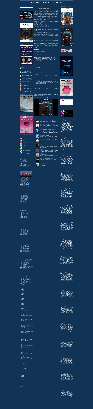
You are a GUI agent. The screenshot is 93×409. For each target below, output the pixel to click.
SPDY (68, 377)
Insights (69, 362)
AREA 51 (23, 148)
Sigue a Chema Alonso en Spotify (26, 78)
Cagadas (69, 297)
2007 (21, 375)
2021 (21, 294)
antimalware (68, 164)
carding (64, 274)
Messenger (62, 231)
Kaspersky (65, 313)
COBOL (71, 308)
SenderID (69, 259)
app (64, 225)
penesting (71, 397)
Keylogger (63, 331)
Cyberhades (21, 386)
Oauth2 (66, 224)
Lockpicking (67, 331)
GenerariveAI (66, 357)
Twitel (72, 207)
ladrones (68, 295)
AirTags (70, 324)
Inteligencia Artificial (66, 123)
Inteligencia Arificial (63, 330)
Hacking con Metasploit (26, 231)
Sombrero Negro (25, 201)
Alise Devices (64, 325)
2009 (21, 372)
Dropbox (66, 258)
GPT (72, 159)
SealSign (68, 242)
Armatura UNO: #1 (25, 219)
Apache (66, 157)
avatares (65, 256)
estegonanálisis (63, 305)
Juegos (67, 155)
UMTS (67, 273)
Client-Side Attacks (25, 234)
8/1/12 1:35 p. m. (39, 84)
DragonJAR (24, 139)
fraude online (68, 170)
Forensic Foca (64, 245)
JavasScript (71, 364)
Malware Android (25, 245)
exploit (68, 154)
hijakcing (67, 394)
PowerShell (65, 146)
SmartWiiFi (64, 380)
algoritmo (63, 239)
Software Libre (63, 164)
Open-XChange (65, 373)
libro (71, 158)
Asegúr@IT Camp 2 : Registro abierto (26, 339)
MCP (69, 313)
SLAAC (65, 272)
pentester (71, 195)
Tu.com (62, 209)
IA (67, 122)
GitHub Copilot (71, 245)
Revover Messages (68, 376)
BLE (71, 226)
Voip (70, 198)
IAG (62, 290)
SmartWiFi (69, 207)
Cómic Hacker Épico (26, 249)
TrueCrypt (66, 293)
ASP (61, 277)
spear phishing (65, 226)
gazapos (65, 393)
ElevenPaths (67, 127)
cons (62, 163)
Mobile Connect (66, 241)
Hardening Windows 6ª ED (26, 274)
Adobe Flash (62, 264)
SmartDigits (70, 379)
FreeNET (68, 327)
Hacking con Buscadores (26, 276)
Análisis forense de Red (41, 23)
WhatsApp (65, 139)
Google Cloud (67, 223)
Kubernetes (24, 200)
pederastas (64, 344)
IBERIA (70, 361)
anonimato (68, 187)
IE (60, 313)
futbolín (63, 393)
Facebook (65, 138)
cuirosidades (67, 388)
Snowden (69, 380)
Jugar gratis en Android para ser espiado (27, 338)
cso (63, 275)
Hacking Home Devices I (26, 187)
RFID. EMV (69, 375)
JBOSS (62, 313)
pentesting (63, 122)
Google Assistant (63, 328)
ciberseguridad (64, 124)
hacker (62, 208)
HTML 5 (72, 289)
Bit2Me (64, 188)
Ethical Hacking (25, 168)
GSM (72, 205)
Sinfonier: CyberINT (25, 244)
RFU (71, 375)
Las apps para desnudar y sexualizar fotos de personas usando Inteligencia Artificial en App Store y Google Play (49, 120)
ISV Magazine (68, 329)
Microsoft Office (70, 214)
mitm (61, 144)
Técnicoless (63, 178)
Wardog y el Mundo (25, 262)
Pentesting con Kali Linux (26, 258)
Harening (71, 360)
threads (71, 345)
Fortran (71, 356)
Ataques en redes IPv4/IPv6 (27, 270)
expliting (65, 391)
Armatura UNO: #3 (25, 217)
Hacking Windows (25, 233)
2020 (21, 295)
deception (70, 294)
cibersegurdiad (71, 340)
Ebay (61, 327)
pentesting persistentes (69, 344)
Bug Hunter (24, 177)
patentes (66, 263)
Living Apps (65, 161)
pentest (63, 130)
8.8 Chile (23, 140)
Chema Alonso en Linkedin (25, 85)
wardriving (65, 276)
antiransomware (66, 232)
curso (61, 195)
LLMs (66, 135)
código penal (64, 341)
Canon (63, 326)
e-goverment (64, 195)
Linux (71, 131)
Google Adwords (70, 358)
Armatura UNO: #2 (25, 218)
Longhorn (70, 331)
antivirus (67, 215)
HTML (65, 204)
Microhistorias (25, 264)
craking (61, 388)
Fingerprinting (70, 132)
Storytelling (24, 194)
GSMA (67, 245)
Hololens (61, 361)
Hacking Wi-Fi (25, 209)
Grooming (62, 279)
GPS (64, 165)
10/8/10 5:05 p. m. (39, 72)
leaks (61, 244)
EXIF (72, 326)
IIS (65, 165)
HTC (63, 360)
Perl (71, 291)
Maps (68, 290)
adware (62, 191)
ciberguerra (62, 173)
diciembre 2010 (24, 309)
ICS (72, 258)
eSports (68, 322)
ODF (69, 193)
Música (64, 144)
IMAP (62, 329)
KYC (71, 330)
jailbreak (71, 165)
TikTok (72, 221)
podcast (66, 160)
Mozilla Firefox (66, 206)
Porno (68, 271)
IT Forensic (24, 145)
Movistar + (68, 162)
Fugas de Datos (70, 191)
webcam (68, 203)
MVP (65, 237)
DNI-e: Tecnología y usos (26, 278)
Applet (65, 297)
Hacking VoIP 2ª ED (26, 263)
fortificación (65, 163)
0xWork (67, 346)
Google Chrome (63, 162)
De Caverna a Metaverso (26, 196)
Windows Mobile (68, 255)
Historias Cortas (25, 191)
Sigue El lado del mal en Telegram (26, 72)
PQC (69, 231)
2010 (21, 308)
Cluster (24, 247)
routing (61, 307)
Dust (63, 203)
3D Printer (69, 226)
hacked (66, 173)
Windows (62, 132)
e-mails (68, 212)
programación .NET (65, 205)
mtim (64, 397)
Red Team (24, 229)
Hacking (62, 120)
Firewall (71, 189)
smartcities (69, 263)
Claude (72, 181)
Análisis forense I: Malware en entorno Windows (44, 18)
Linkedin (62, 206)
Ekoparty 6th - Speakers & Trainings (26, 315)
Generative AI (63, 155)
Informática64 (70, 210)
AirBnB (62, 308)
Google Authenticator (65, 227)
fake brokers (67, 342)
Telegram (64, 176)
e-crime (71, 169)
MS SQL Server (67, 194)
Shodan (68, 165)
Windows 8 (64, 170)
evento (69, 225)
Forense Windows (25, 282)
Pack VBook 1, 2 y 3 (23, 167)
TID (71, 190)
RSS (65, 203)
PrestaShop (67, 292)
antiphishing (62, 225)
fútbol (61, 263)
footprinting (62, 194)
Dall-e (70, 326)
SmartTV (67, 171)
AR (64, 347)
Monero (71, 290)
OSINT (24, 212)
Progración (62, 375)
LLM (65, 130)
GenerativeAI (68, 141)
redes (64, 141)
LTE (67, 313)
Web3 (71, 142)
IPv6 (69, 155)
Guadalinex (71, 359)
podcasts (61, 159)
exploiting (68, 158)
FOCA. (63, 356)
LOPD (66, 197)
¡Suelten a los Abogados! (24, 344)
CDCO (62, 278)
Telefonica (61, 273)
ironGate (66, 396)
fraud (70, 342)
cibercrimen (62, 147)
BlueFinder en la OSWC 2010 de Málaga (27, 331)
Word (71, 339)
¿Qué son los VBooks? (23, 164)
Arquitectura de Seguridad (26, 186)
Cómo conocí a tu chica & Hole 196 (26, 357)
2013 (21, 304)
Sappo (67, 272)
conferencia (62, 172)
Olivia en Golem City (26, 184)
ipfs (72, 343)
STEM (63, 378)
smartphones (64, 307)
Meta (67, 237)
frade (62, 392)
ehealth (71, 243)
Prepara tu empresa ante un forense (43, 32)
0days (72, 263)
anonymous (62, 262)
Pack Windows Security (23, 161)
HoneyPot (65, 279)
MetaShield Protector (64, 190)
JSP (63, 290)
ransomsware (69, 306)
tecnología (65, 230)
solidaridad (68, 345)
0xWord (21, 380)
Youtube (62, 153)
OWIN (65, 372)
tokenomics (62, 157)
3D (65, 240)
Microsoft (61, 140)
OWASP (62, 242)
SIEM (63, 377)
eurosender (66, 390)
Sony (64, 293)
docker (71, 178)
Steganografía (71, 272)
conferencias (68, 125)
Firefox (65, 159)
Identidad (68, 131)
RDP (65, 228)
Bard (64, 207)
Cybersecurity (63, 210)
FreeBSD (63, 357)
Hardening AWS (25, 193)
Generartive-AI (69, 357)
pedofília (68, 397)
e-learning (65, 322)
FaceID (71, 278)
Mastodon (66, 254)
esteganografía (63, 189)
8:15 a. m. (46, 50)
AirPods (64, 277)
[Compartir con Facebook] (37, 49)
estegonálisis (62, 390)
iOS (65, 137)
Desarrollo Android (25, 261)
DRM (68, 326)
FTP (60, 245)
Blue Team (62, 220)
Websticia (70, 238)
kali (61, 170)
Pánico (22, 352)
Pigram (61, 292)
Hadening (68, 360)
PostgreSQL (64, 292)
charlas (66, 128)
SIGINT (66, 377)
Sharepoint (64, 247)
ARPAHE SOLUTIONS (25, 153)
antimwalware (61, 340)
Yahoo (71, 209)
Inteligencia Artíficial (67, 363)
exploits (62, 179)
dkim (61, 222)
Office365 (62, 221)
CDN (69, 308)
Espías (64, 311)
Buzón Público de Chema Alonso (26, 71)
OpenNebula (71, 373)
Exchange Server (65, 208)
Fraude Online (24, 275)
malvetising (70, 396)
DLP (63, 258)
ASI (68, 347)
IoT (61, 160)
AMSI (68, 324)
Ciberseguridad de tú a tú (26, 197)
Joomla (62, 214)
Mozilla (71, 281)
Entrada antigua (56, 88)
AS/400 (66, 347)
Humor (71, 127)
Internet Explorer (67, 147)
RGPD (61, 376)
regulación (62, 276)
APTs (67, 296)
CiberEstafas (24, 202)
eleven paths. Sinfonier (64, 389)
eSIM (61, 342)
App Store (69, 248)
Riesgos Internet (25, 227)
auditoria (65, 340)
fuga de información (70, 196)
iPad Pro (65, 395)
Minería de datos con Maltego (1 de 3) (26, 316)
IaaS (71, 329)
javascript (66, 172)
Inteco (71, 362)
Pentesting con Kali (26, 165)
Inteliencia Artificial (63, 363)
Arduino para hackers (26, 166)
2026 (21, 288)
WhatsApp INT (25, 195)
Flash (65, 327)
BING (71, 155)
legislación (63, 197)
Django (61, 311)
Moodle (68, 281)
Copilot (66, 278)
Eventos (66, 120)
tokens (69, 153)
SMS (71, 162)
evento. (69, 390)
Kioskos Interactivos (69, 279)
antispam (64, 212)
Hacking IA (24, 178)
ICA (72, 265)
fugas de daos (70, 392)
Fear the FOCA (23, 156)
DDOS (69, 240)
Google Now (65, 359)
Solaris (72, 380)
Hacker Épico (25, 265)
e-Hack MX (24, 147)
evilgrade (71, 322)
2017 (21, 299)
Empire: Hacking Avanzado (26, 220)
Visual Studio (62, 243)
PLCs (65, 259)
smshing (68, 307)
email (72, 262)
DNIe (61, 227)
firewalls (66, 295)
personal (62, 137)
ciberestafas (67, 178)
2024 (21, 290)
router (72, 306)
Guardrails (69, 289)
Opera (72, 237)
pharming (62, 345)
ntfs (66, 397)
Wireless (61, 169)
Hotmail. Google (65, 361)
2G (70, 276)
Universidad (62, 135)
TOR (69, 188)
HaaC (70, 258)
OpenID (68, 373)
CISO (61, 223)
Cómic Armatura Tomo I (26, 228)
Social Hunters (25, 199)
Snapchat (62, 293)
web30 (69, 276)
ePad (72, 388)
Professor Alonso (23, 157)
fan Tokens (68, 181)
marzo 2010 (23, 368)
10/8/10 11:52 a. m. (39, 60)
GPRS (71, 164)
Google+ (62, 289)
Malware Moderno (25, 203)
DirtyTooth (66, 220)
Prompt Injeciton (66, 375)
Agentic (72, 187)
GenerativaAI (62, 358)
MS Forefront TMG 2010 (26, 280)
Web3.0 (72, 293)
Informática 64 (70, 213)
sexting (63, 230)
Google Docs (62, 359)
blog (71, 156)
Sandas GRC (71, 292)
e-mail (71, 137)
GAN (70, 230)
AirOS (71, 347)
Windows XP (70, 172)
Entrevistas (65, 136)
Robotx (72, 376)
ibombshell (62, 257)
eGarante (63, 295)
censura (66, 274)
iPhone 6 (62, 323)
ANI (63, 347)
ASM (68, 257)
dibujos (72, 188)
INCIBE (64, 329)
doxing (63, 222)
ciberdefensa (70, 274)
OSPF (61, 372)
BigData (69, 146)
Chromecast (66, 326)
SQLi (67, 204)
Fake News (62, 182)
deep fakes (66, 239)
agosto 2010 (23, 314)
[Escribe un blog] (35, 49)
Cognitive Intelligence (69, 144)
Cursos (44, 51)
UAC (62, 181)
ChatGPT (67, 137)
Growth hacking (65, 289)
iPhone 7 (68, 343)
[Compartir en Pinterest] (38, 49)
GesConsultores (66, 358)
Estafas (71, 139)
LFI (64, 254)
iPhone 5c (65, 343)
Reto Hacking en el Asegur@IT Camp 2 (26, 319)
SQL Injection (63, 142)
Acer (69, 347)
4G (67, 257)
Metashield (65, 214)
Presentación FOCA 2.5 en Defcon (26, 360)
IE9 (64, 237)
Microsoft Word (65, 281)
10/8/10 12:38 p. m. (39, 67)
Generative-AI (70, 138)
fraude (72, 146)
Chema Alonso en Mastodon (25, 81)
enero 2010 (23, 371)
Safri (70, 378)
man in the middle (65, 323)
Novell (66, 271)
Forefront (62, 241)
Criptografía (63, 143)
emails (68, 389)
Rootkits (70, 254)
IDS (61, 254)
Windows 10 (70, 161)
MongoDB (62, 291)
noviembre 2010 (24, 310)
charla (71, 193)
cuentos (67, 225)
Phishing (62, 149)
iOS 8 (72, 394)
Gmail (70, 159)
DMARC (65, 288)
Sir (72, 378)
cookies (70, 262)
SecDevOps (63, 238)
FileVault (66, 356)
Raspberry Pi (24, 211)
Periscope (71, 374)
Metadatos (69, 135)
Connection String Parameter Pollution (68, 244)
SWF (67, 378)
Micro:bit (70, 314)
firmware (69, 391)
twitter (72, 141)
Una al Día (24, 277)
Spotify (71, 211)
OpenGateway (66, 221)
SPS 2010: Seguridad (26, 279)
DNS (67, 159)
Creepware (71, 309)
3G (71, 212)
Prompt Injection (64, 177)
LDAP (65, 182)
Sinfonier (70, 204)
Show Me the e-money (26, 213)
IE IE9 (70, 154)
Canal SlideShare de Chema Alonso (26, 88)
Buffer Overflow (67, 264)
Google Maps (64, 265)
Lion (61, 259)
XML (62, 294)
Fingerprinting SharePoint (24, 332)
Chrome (71, 176)
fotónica (66, 305)
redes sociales (70, 163)
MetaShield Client (68, 280)
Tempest (71, 242)
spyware (64, 248)
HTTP (62, 176)
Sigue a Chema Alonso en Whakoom (27, 75)
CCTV (67, 308)
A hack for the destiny (26, 235)
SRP (69, 377)
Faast (61, 175)
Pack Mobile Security (23, 160)
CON (71, 153)
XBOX (62, 212)
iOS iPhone (62, 395)
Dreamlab (24, 142)
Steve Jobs (66, 238)
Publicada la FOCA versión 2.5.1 (26, 325)
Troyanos (69, 177)
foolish (72, 225)
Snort (67, 380)
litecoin (70, 295)
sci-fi (61, 226)
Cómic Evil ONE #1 (25, 225)
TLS (65, 260)
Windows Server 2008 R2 (67, 339)
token (68, 182)
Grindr (68, 359)
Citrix (72, 174)
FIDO (61, 356)
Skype (67, 228)
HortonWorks (70, 328)
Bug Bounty (24, 208)
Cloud (64, 171)
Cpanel (68, 309)
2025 (21, 289)
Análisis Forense (25, 232)
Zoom (68, 294)
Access (70, 296)
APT (70, 182)
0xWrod (70, 346)
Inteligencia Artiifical (68, 330)
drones (66, 222)
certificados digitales (67, 229)
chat (61, 205)
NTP (72, 314)
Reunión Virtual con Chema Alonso (26, 70)
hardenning (62, 394)
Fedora (72, 311)
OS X (69, 237)
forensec (72, 391)
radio (71, 179)
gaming (68, 176)
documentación (63, 199)
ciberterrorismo (68, 247)
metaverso (68, 179)
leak (62, 171)
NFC (71, 220)
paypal (72, 275)
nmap (63, 263)
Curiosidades (69, 121)
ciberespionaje (64, 158)
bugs (71, 149)
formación (62, 127)
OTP (63, 228)
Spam (69, 142)
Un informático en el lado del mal (46, 2)
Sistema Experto (63, 379)
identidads (63, 396)
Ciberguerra (24, 185)
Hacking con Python (26, 250)
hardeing (70, 393)
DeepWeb (71, 240)
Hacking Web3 (25, 192)
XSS (66, 153)
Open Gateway (63, 211)
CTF (64, 278)
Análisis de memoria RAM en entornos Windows (44, 38)
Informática (66, 362)
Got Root (24, 242)
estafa (70, 389)
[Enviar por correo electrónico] (34, 49)
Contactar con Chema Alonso (26, 68)
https (65, 179)
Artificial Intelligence (68, 129)
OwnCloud (65, 374)
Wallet (69, 273)
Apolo (67, 325)
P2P (66, 207)
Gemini (69, 160)
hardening (63, 129)
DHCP (62, 310)
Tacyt (66, 180)
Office (63, 180)
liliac (62, 344)
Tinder (64, 273)
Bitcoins (68, 156)
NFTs (69, 192)
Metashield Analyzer (65, 314)
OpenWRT (62, 374)
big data (67, 143)
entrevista (70, 239)
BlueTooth (71, 175)
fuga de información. (65, 392)
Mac (68, 197)
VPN (68, 198)
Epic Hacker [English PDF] (26, 253)
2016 (21, 300)
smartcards (64, 324)
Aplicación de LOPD (25, 281)
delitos (69, 275)
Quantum (65, 174)
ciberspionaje (66, 262)
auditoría (61, 141)
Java (61, 180)
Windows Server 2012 (26, 267)
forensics (61, 207)
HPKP (66, 328)
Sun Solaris (62, 229)
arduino (70, 215)
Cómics (62, 138)
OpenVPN (67, 291)
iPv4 (71, 170)
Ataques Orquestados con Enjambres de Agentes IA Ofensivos (48, 158)
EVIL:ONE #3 (25, 210)
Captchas (62, 213)
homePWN (61, 343)
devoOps (71, 341)
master (65, 257)
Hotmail (67, 210)
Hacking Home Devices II (26, 183)
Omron (69, 372)
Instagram (62, 192)
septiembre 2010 (24, 313)
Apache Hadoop (67, 277)
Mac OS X (65, 169)
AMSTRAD (71, 222)
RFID (63, 246)
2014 (21, 303)
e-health (69, 243)
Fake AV (69, 311)
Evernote (63, 327)
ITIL (63, 362)
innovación (63, 145)
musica (69, 323)
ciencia (61, 275)
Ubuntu (69, 169)
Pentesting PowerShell (26, 248)
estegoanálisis (62, 240)
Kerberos (66, 290)
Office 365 (68, 224)
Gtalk (63, 312)
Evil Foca (66, 188)
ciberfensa (68, 340)
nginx (61, 306)
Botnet (65, 196)
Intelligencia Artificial (65, 364)
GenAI (65, 131)
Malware (69, 128)
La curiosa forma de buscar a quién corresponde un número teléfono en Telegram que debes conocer (48, 135)
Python (72, 140)
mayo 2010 (23, 366)
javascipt (71, 305)
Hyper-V (68, 312)
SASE (62, 377)
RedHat (71, 246)
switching (65, 296)
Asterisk (69, 325)
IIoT (72, 361)
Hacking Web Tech (25, 243)
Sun (71, 224)
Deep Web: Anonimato (26, 246)
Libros (67, 126)
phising (61, 324)
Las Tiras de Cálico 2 (26, 198)
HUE (68, 328)
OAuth (67, 231)
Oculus (67, 372)
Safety (69, 378)
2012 (21, 305)
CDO (70, 197)
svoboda (37, 69)
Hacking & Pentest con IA (26, 182)
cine (63, 191)
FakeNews (67, 189)
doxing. (70, 388)
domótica (70, 256)
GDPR (69, 220)
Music (63, 259)
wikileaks (71, 203)
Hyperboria (71, 312)
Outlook (65, 242)
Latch (67, 130)
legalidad (66, 191)
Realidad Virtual (67, 246)
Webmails (70, 206)
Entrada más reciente (37, 88)
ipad (64, 153)
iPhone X (70, 343)
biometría (65, 181)
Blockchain (67, 145)
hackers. (68, 393)
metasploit (70, 143)
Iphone (62, 131)
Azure (61, 188)
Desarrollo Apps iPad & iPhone (27, 269)
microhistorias (70, 173)
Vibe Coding (68, 260)
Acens (72, 296)
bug (66, 142)
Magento (64, 280)
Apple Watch (62, 297)
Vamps (69, 293)
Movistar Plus (66, 192)
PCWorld (61, 174)
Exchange (66, 311)
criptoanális (64, 388)
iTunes (68, 395)
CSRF (68, 230)
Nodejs (64, 291)
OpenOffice (63, 215)
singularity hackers (65, 193)
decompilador (67, 341)
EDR (68, 278)
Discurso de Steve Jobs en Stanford (26, 353)
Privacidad (69, 124)
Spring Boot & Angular (26, 226)
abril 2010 (23, 367)
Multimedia (70, 241)
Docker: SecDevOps (26, 230)
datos (72, 192)
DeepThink (70, 310)
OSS (63, 372)
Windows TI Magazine (67, 209)
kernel (71, 229)
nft (61, 193)
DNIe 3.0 (68, 288)
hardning (65, 394)
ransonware (65, 345)
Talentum (68, 180)
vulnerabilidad (71, 307)
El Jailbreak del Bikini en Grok (44, 163)
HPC (61, 360)
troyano (69, 205)
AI (66, 122)
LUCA (62, 139)
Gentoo (61, 312)
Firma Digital (66, 213)
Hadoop (70, 265)
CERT (61, 326)
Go (61, 271)
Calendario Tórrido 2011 (24, 347)
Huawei (68, 361)
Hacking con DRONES (26, 236)
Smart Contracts (71, 228)
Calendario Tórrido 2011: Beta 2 (25, 328)
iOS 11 (70, 394)
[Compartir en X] (36, 49)
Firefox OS (69, 356)
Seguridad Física (64, 156)
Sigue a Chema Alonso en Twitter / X (27, 79)
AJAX (61, 347)
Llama (61, 187)
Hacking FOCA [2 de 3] (24, 320)
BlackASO (64, 308)
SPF (69, 221)
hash (68, 305)
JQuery (68, 364)
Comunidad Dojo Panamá (26, 150)
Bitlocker (71, 277)
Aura (68, 139)
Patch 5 (68, 374)
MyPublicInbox (63, 126)
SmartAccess (67, 379)
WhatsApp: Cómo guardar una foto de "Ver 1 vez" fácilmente (48, 124)
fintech (67, 391)
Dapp (64, 310)
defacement (66, 275)
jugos (67, 396)
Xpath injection (65, 294)
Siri (72, 204)
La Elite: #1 (24, 214)
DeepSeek (63, 198)
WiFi (68, 148)
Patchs (70, 291)
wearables (62, 346)
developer (68, 174)
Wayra (70, 171)
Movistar (71, 148)
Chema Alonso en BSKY (24, 82)
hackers (70, 130)
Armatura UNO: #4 (25, 216)
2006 (21, 376)
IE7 (62, 254)
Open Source (64, 154)
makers (68, 195)
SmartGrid (62, 380)
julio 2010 (23, 363)
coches (66, 243)
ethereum (67, 199)
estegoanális (63, 342)
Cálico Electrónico (23, 158)
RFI (67, 259)
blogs (63, 160)
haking (72, 342)
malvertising (61, 296)
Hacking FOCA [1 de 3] (24, 356)
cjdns (61, 341)
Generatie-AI (71, 327)
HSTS (67, 265)
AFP (66, 324)
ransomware (62, 196)
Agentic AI (62, 204)
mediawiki (62, 397)
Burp (71, 325)
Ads (66, 248)
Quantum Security (25, 179)
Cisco (70, 264)
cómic (66, 198)
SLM (61, 247)
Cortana (62, 288)
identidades (70, 395)
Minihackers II (25, 180)
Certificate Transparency (64, 309)
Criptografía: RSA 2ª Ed (26, 260)
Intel (61, 246)
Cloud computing (70, 157)
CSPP (64, 223)
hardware (65, 149)
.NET (61, 165)
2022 (21, 293)
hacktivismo (70, 199)
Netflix (65, 231)
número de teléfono (64, 306)
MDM (61, 280)
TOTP (71, 194)
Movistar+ (69, 190)
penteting (71, 323)
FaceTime (70, 288)
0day (70, 212)
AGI (71, 346)
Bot (66, 240)
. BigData (65, 346)
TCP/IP (64, 255)
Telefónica (71, 126)
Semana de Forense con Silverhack (41, 8)
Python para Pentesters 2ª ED (27, 251)
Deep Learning (65, 148)
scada (68, 222)
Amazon (68, 175)
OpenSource (67, 211)
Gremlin (64, 271)
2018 (21, 298)
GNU (68, 258)
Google (64, 125)
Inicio (47, 88)
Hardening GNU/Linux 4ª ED (27, 259)
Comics (66, 132)
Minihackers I (25, 181)
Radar (64, 376)
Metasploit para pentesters (28, 266)
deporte (68, 256)
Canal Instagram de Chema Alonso (26, 91)
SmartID (63, 260)
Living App (64, 175)
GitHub (70, 208)
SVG (65, 378)
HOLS (66, 312)
